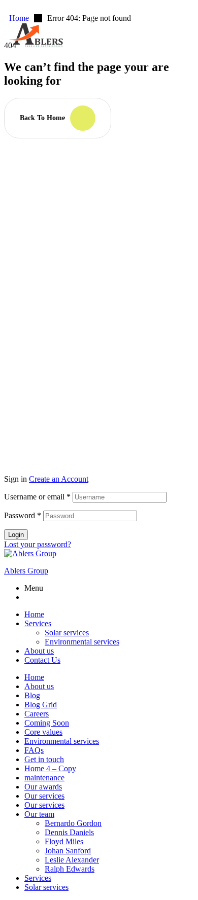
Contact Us (42, 660)
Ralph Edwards (69, 869)
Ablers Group (26, 570)
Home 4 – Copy (50, 768)
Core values (43, 732)
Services (37, 623)
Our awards (43, 786)
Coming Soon (46, 722)
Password (22, 515)
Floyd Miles (64, 841)
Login (16, 534)
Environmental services (82, 641)
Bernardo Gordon (73, 823)
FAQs (34, 750)
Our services (44, 795)
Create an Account (58, 479)
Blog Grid (40, 704)
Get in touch (44, 759)
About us (39, 650)
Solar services (67, 632)
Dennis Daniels (69, 832)
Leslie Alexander (72, 859)
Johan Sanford (68, 850)
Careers (36, 713)
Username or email (37, 496)
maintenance (44, 777)
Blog (32, 695)
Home (34, 614)
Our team (39, 814)
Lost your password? (37, 544)
